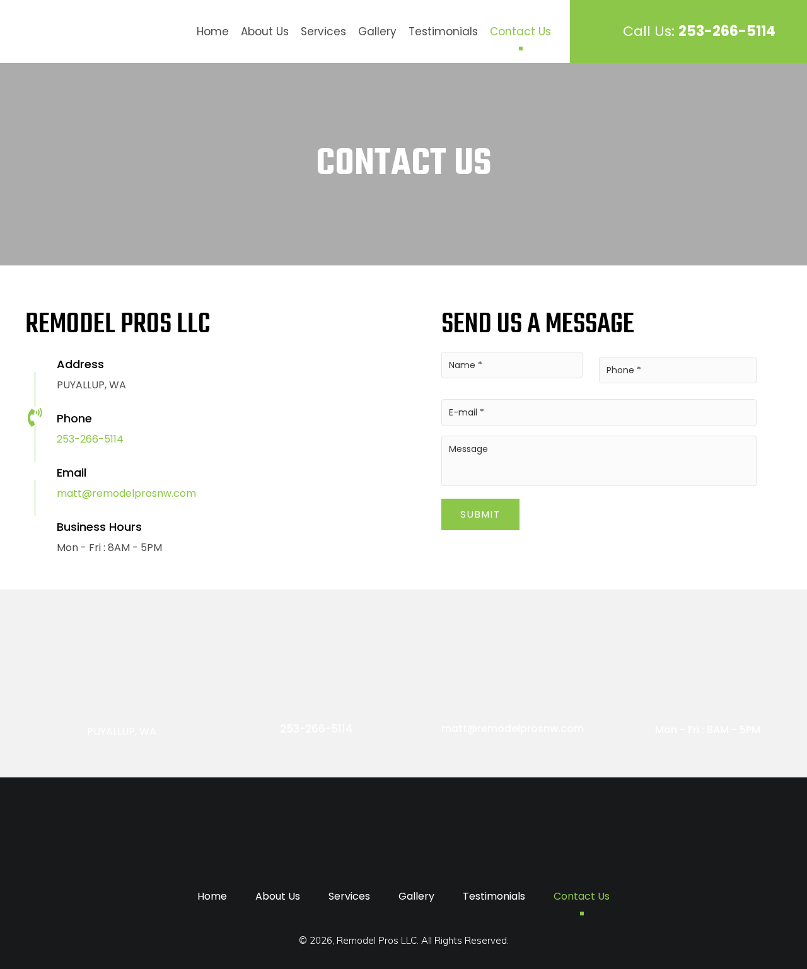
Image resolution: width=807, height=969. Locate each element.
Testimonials (443, 31)
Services (323, 31)
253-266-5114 (90, 439)
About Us (265, 31)
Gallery (377, 31)
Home (213, 31)
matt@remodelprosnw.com (126, 493)
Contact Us (520, 31)
